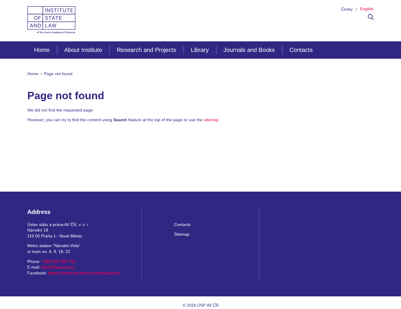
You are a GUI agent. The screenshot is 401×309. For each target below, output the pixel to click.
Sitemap (181, 234)
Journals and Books (249, 50)
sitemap (211, 119)
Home (42, 50)
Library (200, 50)
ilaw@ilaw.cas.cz (58, 267)
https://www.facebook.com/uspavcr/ (84, 273)
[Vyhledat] (371, 18)
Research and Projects (146, 50)
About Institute (83, 50)
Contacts (301, 50)
